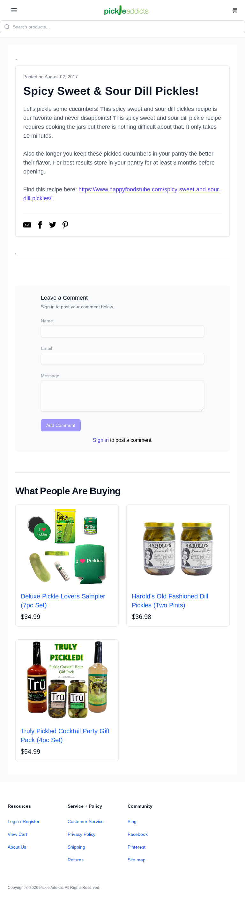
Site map (136, 859)
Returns (76, 859)
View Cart (17, 834)
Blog (132, 821)
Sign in (101, 440)
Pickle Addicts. (51, 887)
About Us (17, 847)
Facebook (138, 834)
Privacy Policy (81, 834)
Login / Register (24, 821)
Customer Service (86, 821)
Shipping (76, 847)
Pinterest (136, 847)
